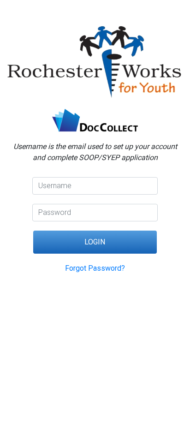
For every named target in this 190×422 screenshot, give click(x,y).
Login (94, 242)
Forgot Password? (95, 268)
